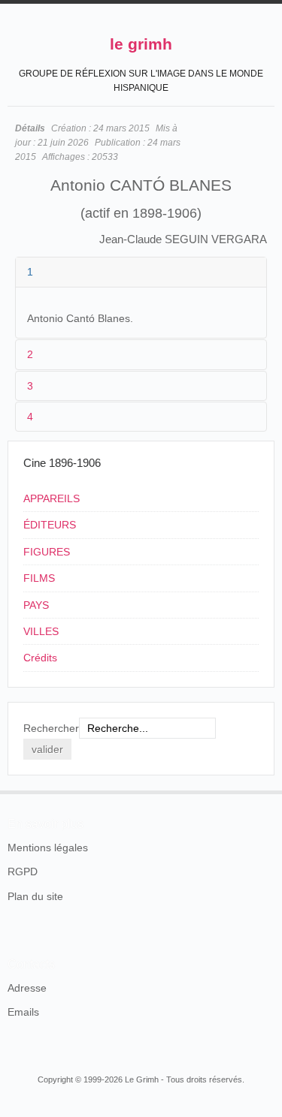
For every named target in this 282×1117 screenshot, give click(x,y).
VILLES (41, 631)
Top (265, 790)
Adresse (27, 988)
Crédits (40, 658)
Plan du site (35, 896)
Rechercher (51, 728)
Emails (23, 1012)
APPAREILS (51, 498)
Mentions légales (48, 848)
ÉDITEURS (49, 525)
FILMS (39, 578)
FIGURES (46, 552)
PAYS (36, 605)
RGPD (23, 872)
